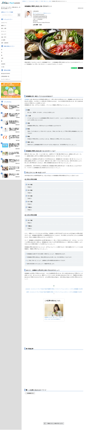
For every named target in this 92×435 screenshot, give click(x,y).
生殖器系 (3, 64)
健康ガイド (3, 25)
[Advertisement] (54, 82)
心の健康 (3, 40)
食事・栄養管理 (4, 42)
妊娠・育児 (3, 37)
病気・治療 (3, 28)
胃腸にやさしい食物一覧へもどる (55, 423)
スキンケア (3, 34)
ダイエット (3, 31)
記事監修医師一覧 (5, 76)
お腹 (2, 58)
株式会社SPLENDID (5, 73)
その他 (2, 66)
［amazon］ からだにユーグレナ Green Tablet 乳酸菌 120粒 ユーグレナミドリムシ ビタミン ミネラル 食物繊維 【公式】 (54, 289)
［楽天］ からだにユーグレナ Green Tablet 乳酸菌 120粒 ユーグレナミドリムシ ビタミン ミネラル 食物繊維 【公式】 (54, 292)
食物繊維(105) (30, 393)
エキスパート (4, 22)
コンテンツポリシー (5, 79)
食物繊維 (27, 99)
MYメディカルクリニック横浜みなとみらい (42, 13)
